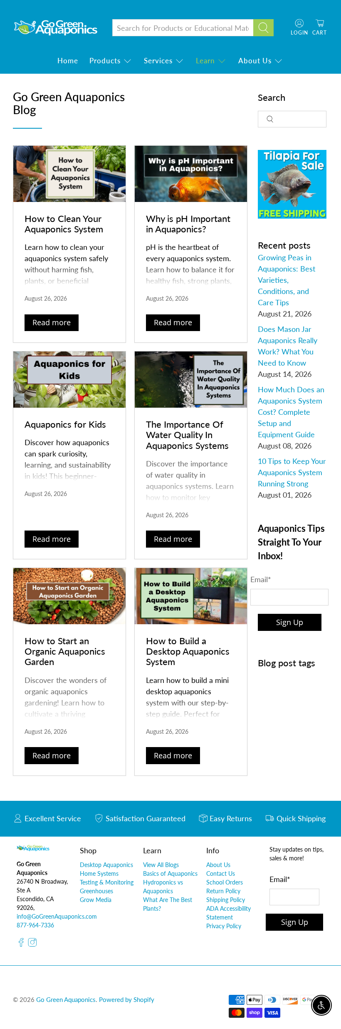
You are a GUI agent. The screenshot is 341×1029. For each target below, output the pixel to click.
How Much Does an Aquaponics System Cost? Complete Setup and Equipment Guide (291, 412)
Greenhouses (96, 890)
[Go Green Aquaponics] (55, 27)
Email (260, 579)
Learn (205, 60)
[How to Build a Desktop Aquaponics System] (191, 596)
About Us (255, 60)
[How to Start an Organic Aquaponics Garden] (69, 596)
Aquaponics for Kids (65, 424)
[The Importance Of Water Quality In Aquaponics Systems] (191, 379)
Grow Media (95, 899)
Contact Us (220, 873)
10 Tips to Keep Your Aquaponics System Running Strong (292, 472)
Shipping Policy (225, 899)
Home (67, 60)
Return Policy (223, 890)
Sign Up (289, 622)
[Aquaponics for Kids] (69, 379)
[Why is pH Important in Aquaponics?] (191, 174)
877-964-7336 (35, 925)
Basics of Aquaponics (170, 873)
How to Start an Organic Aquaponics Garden (65, 651)
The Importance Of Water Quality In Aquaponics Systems (187, 435)
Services (158, 60)
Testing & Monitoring (106, 882)
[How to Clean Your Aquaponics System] (69, 174)
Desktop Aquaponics (106, 864)
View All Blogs (161, 864)
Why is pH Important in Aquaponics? (188, 223)
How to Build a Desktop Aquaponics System (188, 651)
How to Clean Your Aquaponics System (64, 223)
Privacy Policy (223, 925)
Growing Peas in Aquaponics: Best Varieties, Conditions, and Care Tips (286, 280)
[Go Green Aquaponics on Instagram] (32, 944)
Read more (51, 322)
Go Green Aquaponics (66, 999)
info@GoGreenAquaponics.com (57, 916)
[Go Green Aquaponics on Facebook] (21, 944)
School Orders (224, 882)
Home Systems (99, 873)
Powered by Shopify (126, 999)
